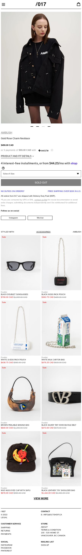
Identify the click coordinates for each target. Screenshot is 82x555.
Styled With (7, 232)
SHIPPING (5, 528)
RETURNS (5, 531)
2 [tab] (37, 126)
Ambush (6, 132)
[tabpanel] (41, 67)
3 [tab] (43, 126)
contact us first (41, 200)
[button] (41, 150)
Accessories (43, 232)
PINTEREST (6, 551)
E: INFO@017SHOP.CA (51, 515)
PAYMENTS (6, 534)
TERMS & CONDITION (51, 530)
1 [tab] (32, 126)
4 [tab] (49, 126)
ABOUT (44, 527)
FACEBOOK (6, 548)
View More (41, 498)
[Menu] (3, 4)
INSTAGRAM (6, 545)
